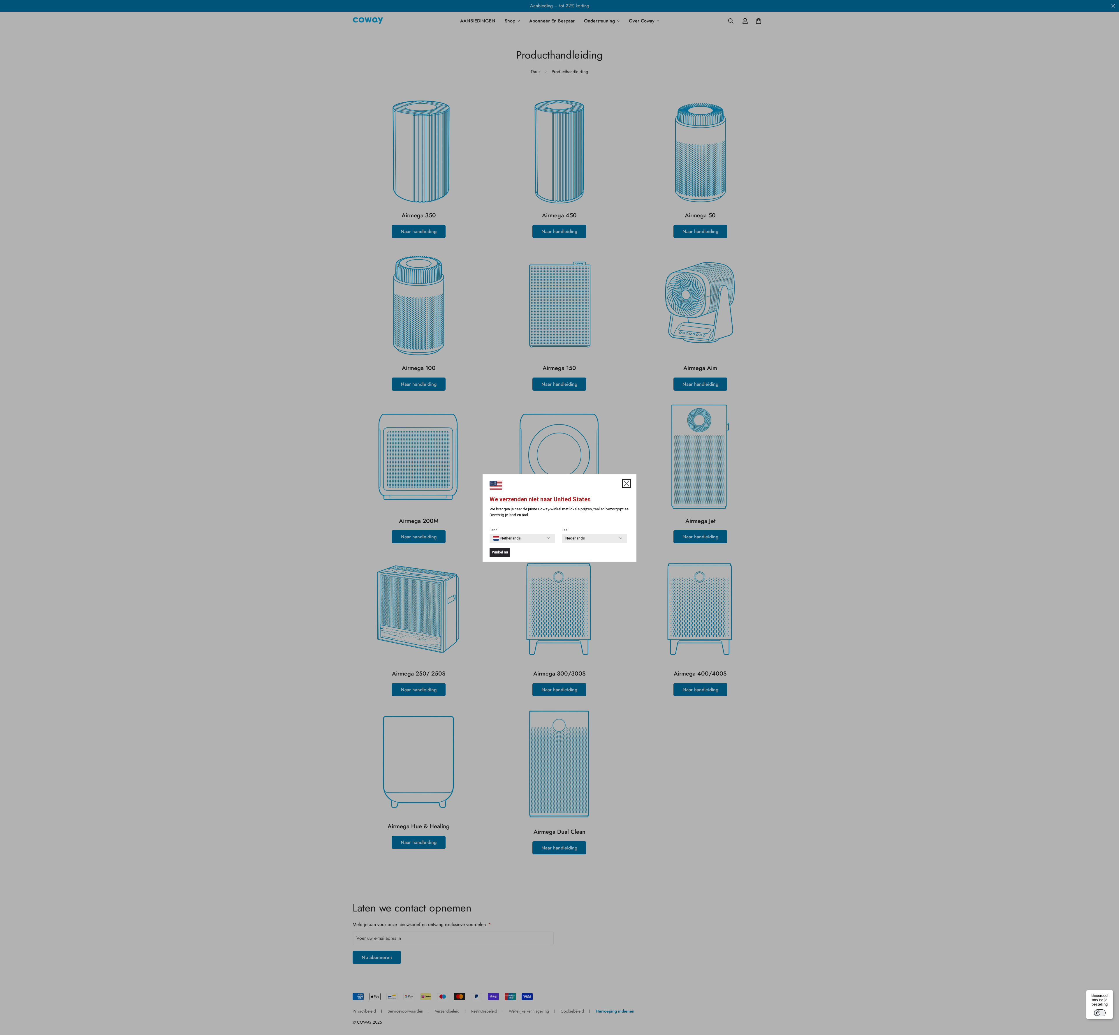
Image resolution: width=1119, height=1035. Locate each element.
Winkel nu (500, 552)
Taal (565, 530)
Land (493, 530)
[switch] (1100, 1012)
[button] (626, 483)
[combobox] (507, 538)
